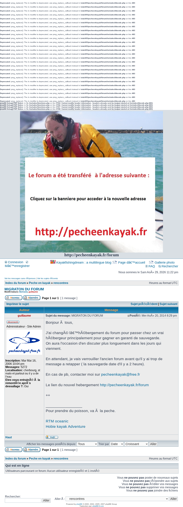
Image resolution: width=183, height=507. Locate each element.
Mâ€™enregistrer (17, 266)
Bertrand (23, 292)
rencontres (60, 282)
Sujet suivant (168, 304)
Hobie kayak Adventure (65, 426)
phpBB (79, 504)
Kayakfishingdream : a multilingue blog (83, 262)
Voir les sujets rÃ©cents (47, 278)
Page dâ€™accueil (131, 262)
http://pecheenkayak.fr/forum (124, 385)
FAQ (151, 266)
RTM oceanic (57, 421)
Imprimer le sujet (17, 304)
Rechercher (169, 266)
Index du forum (15, 282)
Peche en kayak (39, 282)
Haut (8, 437)
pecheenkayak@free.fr (120, 374)
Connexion (15, 262)
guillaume (33, 292)
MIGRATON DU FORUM (24, 289)
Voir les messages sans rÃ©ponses (20, 278)
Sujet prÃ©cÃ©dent (144, 304)
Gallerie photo (164, 262)
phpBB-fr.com (98, 506)
